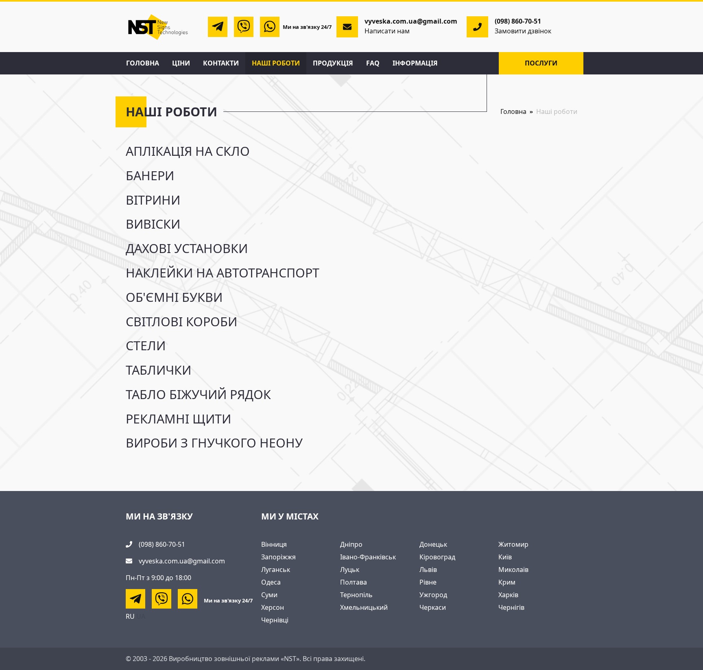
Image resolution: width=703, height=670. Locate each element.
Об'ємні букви (174, 297)
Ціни (181, 63)
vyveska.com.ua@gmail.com (182, 561)
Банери (150, 175)
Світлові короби (181, 321)
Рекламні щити (178, 418)
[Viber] (243, 27)
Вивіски (153, 224)
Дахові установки (187, 248)
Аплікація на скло (188, 151)
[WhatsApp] (269, 27)
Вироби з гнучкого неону (214, 442)
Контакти (221, 63)
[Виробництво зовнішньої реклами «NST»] (158, 26)
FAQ (373, 63)
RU (130, 616)
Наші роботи (276, 63)
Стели (146, 345)
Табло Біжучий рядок (198, 394)
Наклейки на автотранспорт (222, 272)
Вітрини (153, 200)
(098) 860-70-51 (518, 21)
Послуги (541, 63)
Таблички (158, 370)
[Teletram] (217, 27)
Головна (142, 63)
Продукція (333, 63)
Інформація (415, 63)
